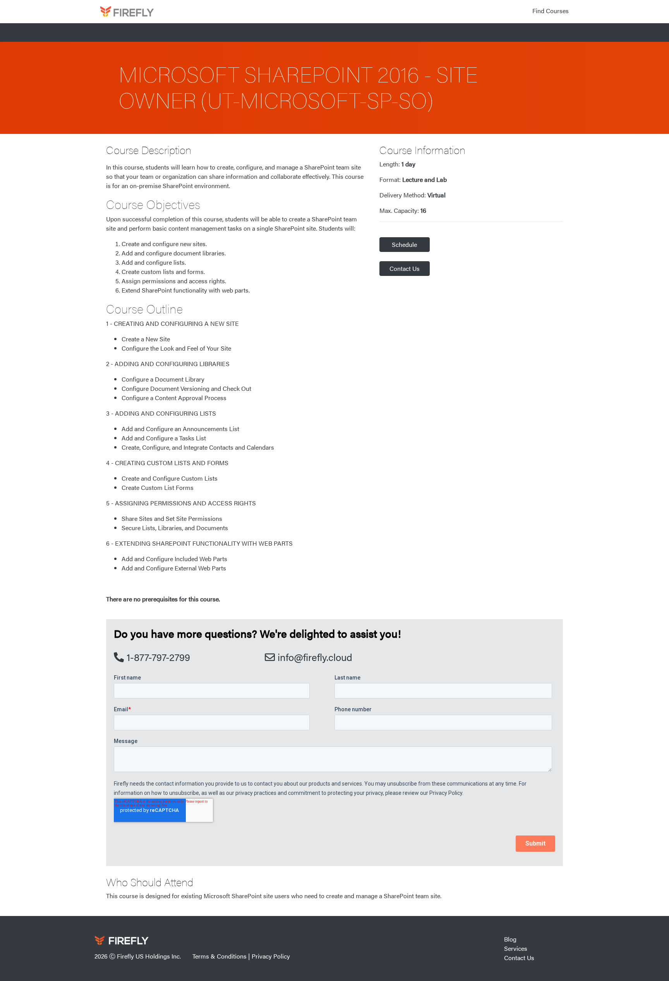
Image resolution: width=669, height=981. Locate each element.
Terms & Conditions (219, 956)
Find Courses (550, 10)
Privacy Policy (271, 956)
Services (515, 948)
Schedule (404, 244)
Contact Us (404, 268)
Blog (510, 939)
